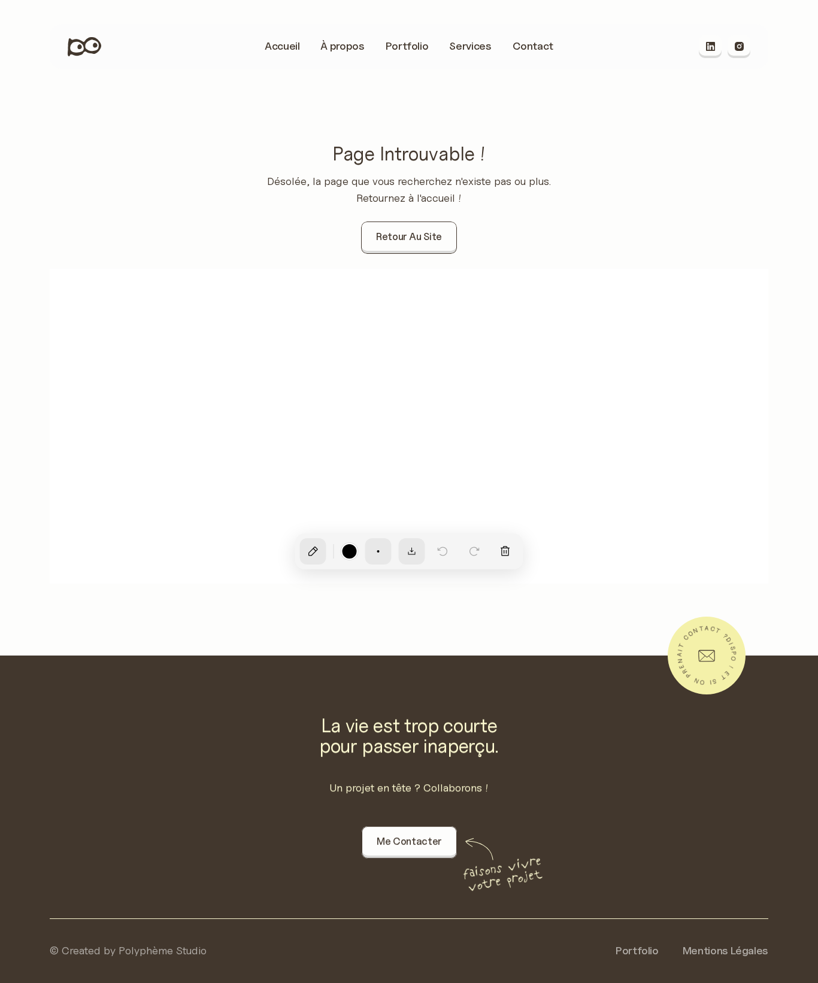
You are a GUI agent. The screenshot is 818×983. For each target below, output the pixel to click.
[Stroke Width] (378, 551)
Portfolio (637, 950)
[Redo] (474, 551)
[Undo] (443, 551)
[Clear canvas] (505, 551)
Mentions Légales (725, 950)
